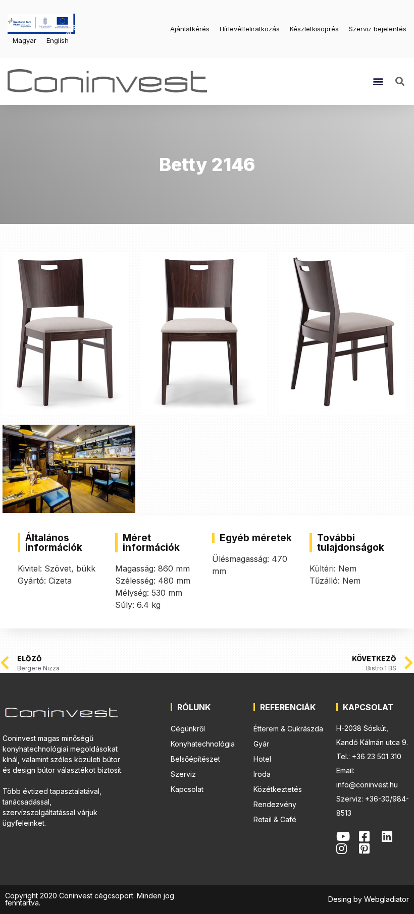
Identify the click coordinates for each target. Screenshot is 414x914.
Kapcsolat (187, 789)
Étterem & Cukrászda (288, 728)
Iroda (262, 774)
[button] (378, 81)
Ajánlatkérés (190, 29)
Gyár (261, 743)
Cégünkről (188, 728)
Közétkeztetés (277, 789)
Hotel (262, 759)
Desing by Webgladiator (368, 899)
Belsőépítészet (195, 759)
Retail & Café (274, 819)
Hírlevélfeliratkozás (250, 29)
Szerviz (183, 774)
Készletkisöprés (314, 29)
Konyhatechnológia (203, 743)
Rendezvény (274, 804)
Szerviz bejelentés (377, 29)
